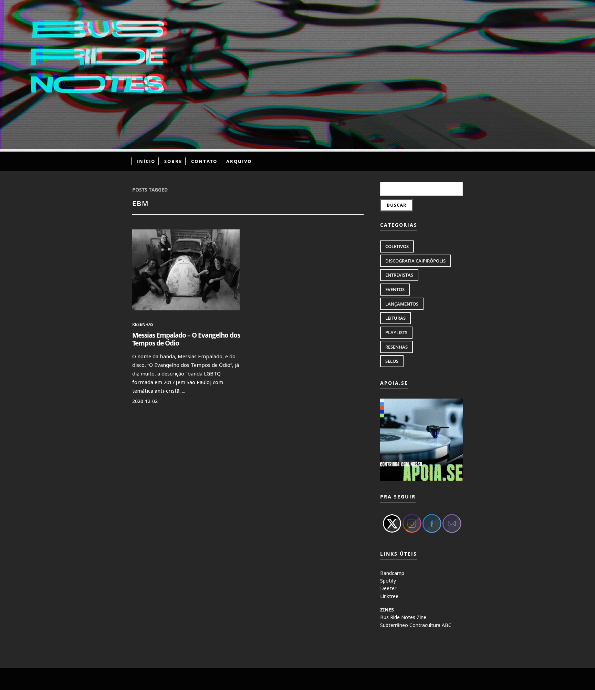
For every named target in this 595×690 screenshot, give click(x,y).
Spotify (388, 580)
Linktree (389, 596)
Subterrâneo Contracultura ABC (415, 625)
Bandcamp (392, 573)
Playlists (396, 332)
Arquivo (239, 161)
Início (146, 161)
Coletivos (397, 246)
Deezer (388, 588)
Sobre (173, 161)
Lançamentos (401, 304)
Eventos (395, 289)
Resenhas (143, 324)
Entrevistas (399, 275)
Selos (391, 361)
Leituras (395, 318)
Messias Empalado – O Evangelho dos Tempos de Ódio (186, 339)
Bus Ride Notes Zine (403, 617)
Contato (204, 161)
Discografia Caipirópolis (415, 261)
